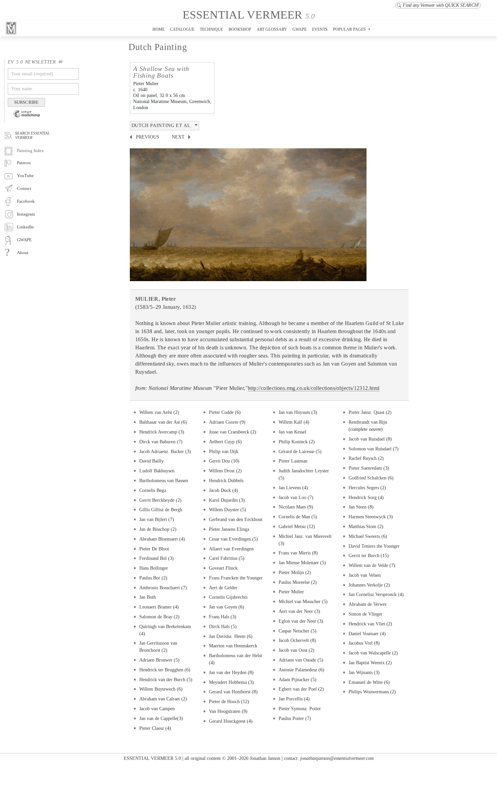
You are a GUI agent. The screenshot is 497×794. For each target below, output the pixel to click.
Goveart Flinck (223, 568)
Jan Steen (357, 507)
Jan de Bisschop (154, 529)
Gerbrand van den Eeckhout (235, 519)
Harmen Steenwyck (367, 516)
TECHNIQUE (211, 29)
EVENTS (320, 29)
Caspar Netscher (294, 631)
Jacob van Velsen (365, 575)
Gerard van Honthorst (230, 691)
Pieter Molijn (291, 572)
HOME (158, 29)
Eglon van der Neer (297, 621)
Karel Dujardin (223, 500)
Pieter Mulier (291, 591)
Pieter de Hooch (224, 701)
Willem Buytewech (157, 689)
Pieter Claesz (151, 728)
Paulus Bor (149, 577)
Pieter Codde (221, 412)
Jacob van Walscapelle (370, 652)
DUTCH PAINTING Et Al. (163, 125)
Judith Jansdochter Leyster (304, 470)
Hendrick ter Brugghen (161, 669)
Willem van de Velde (368, 565)
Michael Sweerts (364, 536)
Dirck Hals (219, 626)
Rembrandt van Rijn (368, 422)
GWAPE (299, 29)
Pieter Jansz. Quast (367, 412)
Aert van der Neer (296, 611)
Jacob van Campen (157, 708)
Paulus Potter (291, 718)
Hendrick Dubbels (226, 480)
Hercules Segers (364, 487)
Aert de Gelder (223, 587)
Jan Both (147, 597)
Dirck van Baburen (157, 441)
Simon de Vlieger (365, 614)
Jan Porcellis (291, 698)
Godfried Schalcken (367, 477)
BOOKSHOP (240, 29)
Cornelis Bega (152, 490)
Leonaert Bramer (155, 607)
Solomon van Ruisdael (370, 448)
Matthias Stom (362, 526)
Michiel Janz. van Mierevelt (305, 536)
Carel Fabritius (223, 558)
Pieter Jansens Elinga (229, 529)
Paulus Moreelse (295, 582)
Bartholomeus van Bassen (163, 480)
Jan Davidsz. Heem (228, 636)
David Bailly (151, 461)
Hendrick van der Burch (162, 679)
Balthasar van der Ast (159, 422)
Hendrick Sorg (363, 497)
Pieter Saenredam (365, 468)
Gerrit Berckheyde (157, 500)
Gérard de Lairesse (296, 451)
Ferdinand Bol (153, 558)
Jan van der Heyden (227, 672)
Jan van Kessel (292, 432)
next (178, 137)
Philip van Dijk (223, 451)
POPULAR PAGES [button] (350, 29)
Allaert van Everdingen (231, 548)
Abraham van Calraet (159, 698)
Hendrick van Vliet (367, 623)
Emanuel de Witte (366, 682)
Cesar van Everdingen (230, 539)
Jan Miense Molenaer (299, 562)
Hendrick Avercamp (158, 432)
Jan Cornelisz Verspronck (373, 594)
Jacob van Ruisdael (367, 439)
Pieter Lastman (293, 461)
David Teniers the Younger (374, 546)
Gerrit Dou (219, 461)
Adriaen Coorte (223, 422)
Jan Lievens (290, 487)
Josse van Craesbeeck (229, 432)
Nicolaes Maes (292, 507)
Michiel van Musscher (300, 601)
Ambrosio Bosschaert (159, 587)
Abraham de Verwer (368, 604)
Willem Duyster (224, 509)
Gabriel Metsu (292, 526)
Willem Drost (222, 470)
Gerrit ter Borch (364, 555)
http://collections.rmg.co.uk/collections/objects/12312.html (314, 388)
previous (147, 137)
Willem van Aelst (156, 412)
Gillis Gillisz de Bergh (160, 509)
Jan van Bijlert (153, 519)
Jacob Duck (220, 490)
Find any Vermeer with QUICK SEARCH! (441, 5)
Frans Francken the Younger (236, 577)
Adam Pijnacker (294, 679)
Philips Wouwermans (369, 691)
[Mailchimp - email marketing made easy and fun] (24, 118)
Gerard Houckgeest (227, 721)
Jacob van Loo (292, 497)
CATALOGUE (182, 29)
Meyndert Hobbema (228, 682)
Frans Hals (219, 616)
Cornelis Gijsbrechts (228, 597)
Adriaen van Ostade (297, 660)
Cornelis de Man (294, 516)
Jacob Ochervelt (294, 640)
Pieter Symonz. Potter (300, 708)
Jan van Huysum (294, 412)
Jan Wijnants (361, 672)
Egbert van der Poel (298, 689)
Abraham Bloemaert (158, 539)
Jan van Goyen (223, 607)
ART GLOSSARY (272, 29)
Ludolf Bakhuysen (156, 470)
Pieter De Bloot (154, 548)
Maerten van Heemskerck (233, 645)
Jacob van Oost (293, 650)
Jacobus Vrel (361, 643)
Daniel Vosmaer (364, 633)
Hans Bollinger (153, 568)
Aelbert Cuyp (222, 441)
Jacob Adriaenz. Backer (161, 451)
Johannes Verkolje (366, 585)
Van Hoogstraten (224, 711)
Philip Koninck (293, 441)
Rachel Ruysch (363, 458)
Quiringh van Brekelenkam (165, 626)
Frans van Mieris (295, 552)
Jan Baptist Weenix (367, 662)
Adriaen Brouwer (155, 660)
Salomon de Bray (156, 616)
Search (32, 135)
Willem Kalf (290, 422)
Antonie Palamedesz (298, 669)
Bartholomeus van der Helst (235, 655)
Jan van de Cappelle (158, 718)
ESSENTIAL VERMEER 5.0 (152, 758)
